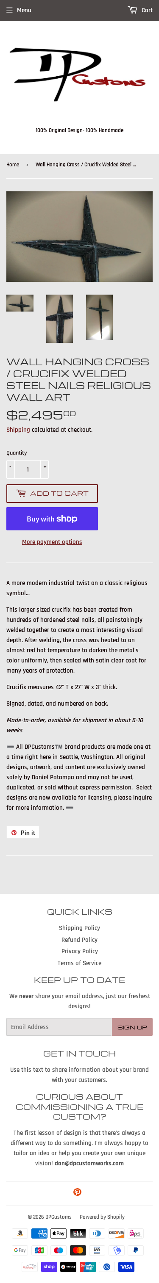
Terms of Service (79, 963)
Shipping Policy (79, 928)
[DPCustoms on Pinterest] (77, 1193)
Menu (24, 10)
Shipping (18, 430)
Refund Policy (79, 940)
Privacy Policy (79, 951)
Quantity (16, 453)
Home (12, 164)
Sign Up (132, 1027)
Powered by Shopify (102, 1217)
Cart (146, 10)
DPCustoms (58, 1217)
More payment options (52, 542)
